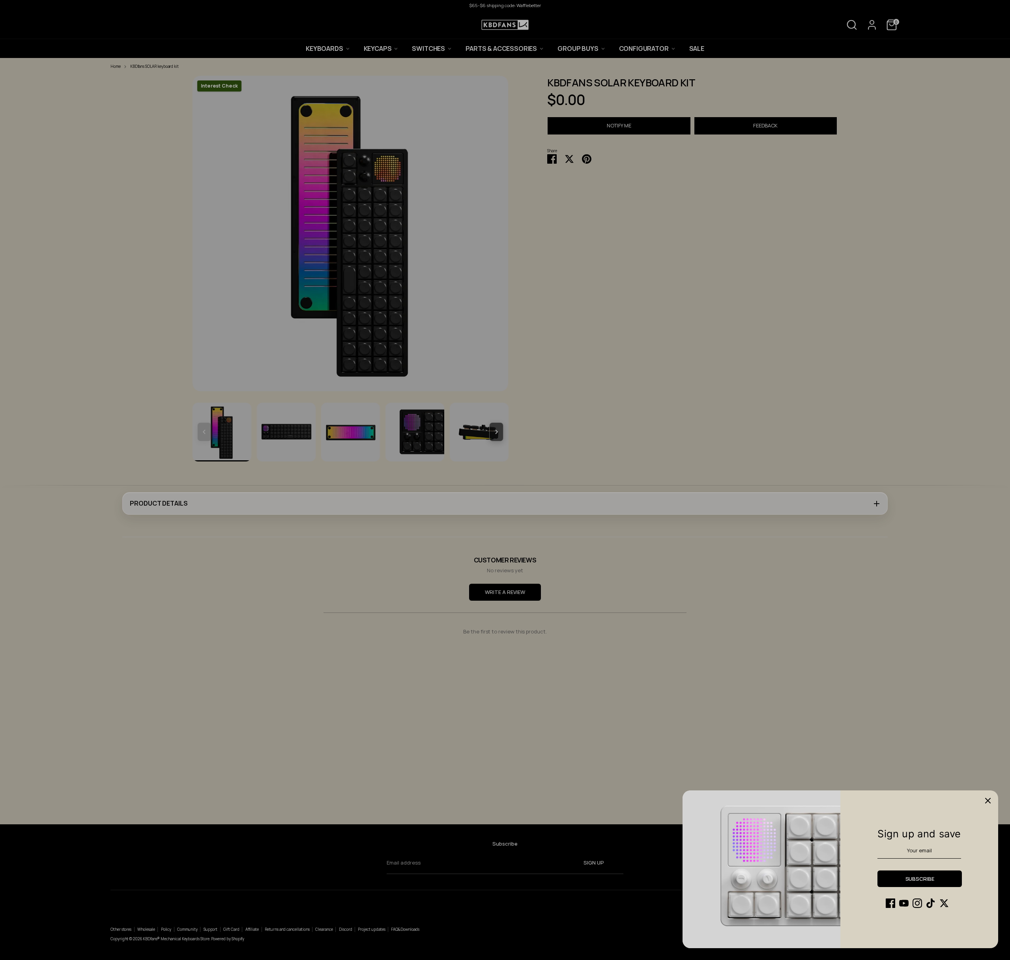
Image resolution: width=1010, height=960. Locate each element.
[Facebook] (890, 903)
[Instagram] (917, 903)
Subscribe (919, 878)
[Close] (988, 800)
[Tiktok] (930, 903)
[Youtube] (904, 903)
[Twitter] (944, 903)
